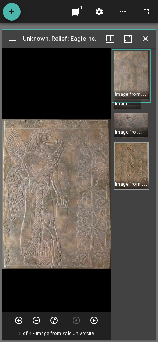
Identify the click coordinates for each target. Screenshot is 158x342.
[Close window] (145, 39)
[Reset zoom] (54, 320)
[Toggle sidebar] (12, 39)
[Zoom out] (36, 320)
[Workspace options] (123, 12)
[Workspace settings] (99, 12)
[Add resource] (12, 12)
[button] (131, 76)
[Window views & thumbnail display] (110, 39)
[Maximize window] (128, 39)
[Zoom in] (19, 320)
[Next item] (94, 320)
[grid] (133, 194)
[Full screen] (146, 12)
